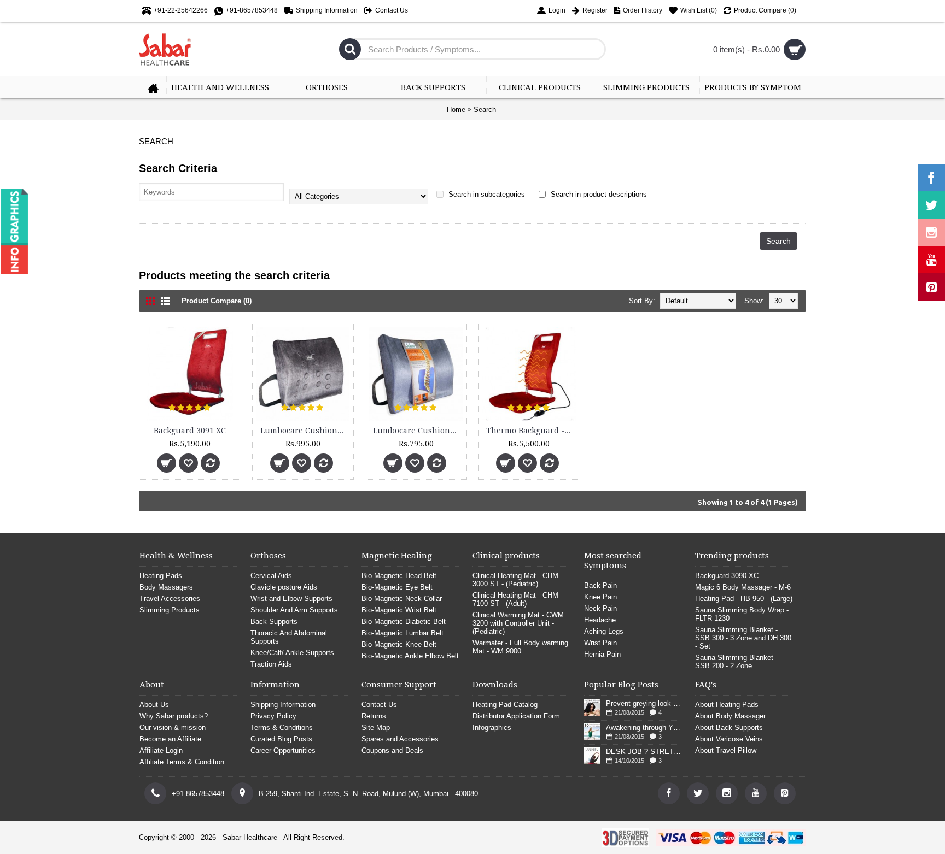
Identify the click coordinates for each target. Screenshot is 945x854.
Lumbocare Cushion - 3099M (418, 430)
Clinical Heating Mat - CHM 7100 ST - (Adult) (515, 599)
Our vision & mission (172, 727)
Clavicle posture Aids (283, 587)
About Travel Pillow (725, 750)
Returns (373, 716)
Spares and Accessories (400, 739)
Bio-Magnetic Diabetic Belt (403, 621)
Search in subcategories (485, 194)
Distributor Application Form (516, 716)
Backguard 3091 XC (190, 430)
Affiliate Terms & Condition (181, 762)
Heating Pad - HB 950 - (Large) (743, 598)
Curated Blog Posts (281, 739)
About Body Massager (730, 716)
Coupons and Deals (392, 750)
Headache (600, 620)
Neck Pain (600, 608)
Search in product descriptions (598, 194)
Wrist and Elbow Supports (291, 598)
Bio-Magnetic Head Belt (398, 576)
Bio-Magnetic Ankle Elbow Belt (410, 656)
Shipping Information (283, 704)
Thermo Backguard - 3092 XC (531, 430)
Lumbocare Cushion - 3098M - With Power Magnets (305, 430)
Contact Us (379, 704)
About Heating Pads (727, 704)
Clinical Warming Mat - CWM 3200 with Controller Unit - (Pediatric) (518, 623)
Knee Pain (600, 597)
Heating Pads (160, 576)
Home (456, 109)
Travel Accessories (169, 598)
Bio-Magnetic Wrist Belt (398, 610)
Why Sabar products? (173, 716)
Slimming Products (169, 610)
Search (485, 109)
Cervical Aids (271, 576)
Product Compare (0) (217, 301)
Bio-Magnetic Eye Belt (397, 587)
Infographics (491, 727)
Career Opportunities (283, 750)
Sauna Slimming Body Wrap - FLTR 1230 (742, 614)
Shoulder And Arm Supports (294, 610)
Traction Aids (271, 664)
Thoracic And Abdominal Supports (288, 637)
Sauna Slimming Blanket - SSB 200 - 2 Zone (736, 661)
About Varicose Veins (729, 739)
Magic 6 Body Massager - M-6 (743, 587)
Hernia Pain (602, 654)
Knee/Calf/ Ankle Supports (292, 653)
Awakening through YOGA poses (643, 727)
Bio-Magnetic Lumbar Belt (402, 633)
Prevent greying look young (643, 703)
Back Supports (274, 621)
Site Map (375, 727)
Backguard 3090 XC (727, 576)
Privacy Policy (273, 716)
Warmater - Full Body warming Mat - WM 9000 (520, 647)
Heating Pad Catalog (505, 704)
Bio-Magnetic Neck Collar (401, 598)
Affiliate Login (161, 750)
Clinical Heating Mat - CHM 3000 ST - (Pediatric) (515, 580)
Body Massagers (166, 587)
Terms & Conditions (281, 727)
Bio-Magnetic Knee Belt (398, 644)
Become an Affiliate (170, 739)
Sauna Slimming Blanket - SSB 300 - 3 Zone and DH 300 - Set (743, 638)
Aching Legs (603, 631)
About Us (154, 704)
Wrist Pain (600, 643)
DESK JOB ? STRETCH (643, 751)
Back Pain (600, 585)
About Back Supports (729, 727)
